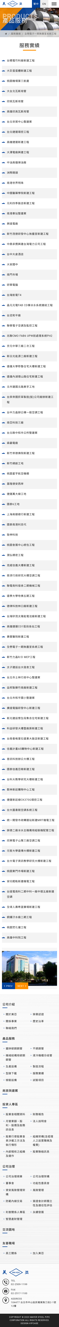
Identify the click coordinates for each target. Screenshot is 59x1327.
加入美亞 (38, 1253)
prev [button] (9, 986)
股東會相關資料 (15, 1114)
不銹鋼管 (38, 1048)
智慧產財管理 (14, 1219)
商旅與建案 (10, 1090)
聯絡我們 (11, 1028)
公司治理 (8, 1166)
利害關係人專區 (15, 1212)
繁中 (36, 3)
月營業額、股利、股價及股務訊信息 (15, 1125)
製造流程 (38, 1066)
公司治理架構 (41, 1176)
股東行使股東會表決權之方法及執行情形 (15, 1140)
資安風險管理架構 (15, 1192)
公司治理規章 (14, 1176)
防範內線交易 (14, 1201)
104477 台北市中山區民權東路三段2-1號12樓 (33, 1304)
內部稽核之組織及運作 (15, 1153)
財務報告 (38, 1114)
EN (44, 3)
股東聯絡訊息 (41, 1151)
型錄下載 (11, 1073)
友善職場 (8, 1243)
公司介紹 (8, 1004)
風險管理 (38, 1190)
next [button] (21, 986)
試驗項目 (38, 1080)
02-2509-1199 (19, 1284)
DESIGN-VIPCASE (29, 1323)
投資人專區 (10, 1104)
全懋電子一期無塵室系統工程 (41, 33)
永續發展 (38, 1212)
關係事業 (11, 1021)
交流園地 (8, 1229)
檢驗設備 (11, 1080)
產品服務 (8, 1038)
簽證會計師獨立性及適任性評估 (42, 1203)
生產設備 (11, 1066)
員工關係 (11, 1253)
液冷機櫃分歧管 (42, 1055)
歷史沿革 (38, 1021)
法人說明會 (40, 1121)
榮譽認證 (38, 1014)
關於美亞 (11, 1014)
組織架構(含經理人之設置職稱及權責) (43, 1140)
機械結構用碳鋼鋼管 (15, 1057)
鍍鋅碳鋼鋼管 (14, 1048)
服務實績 (16, 33)
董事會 (10, 1183)
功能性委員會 (41, 1183)
